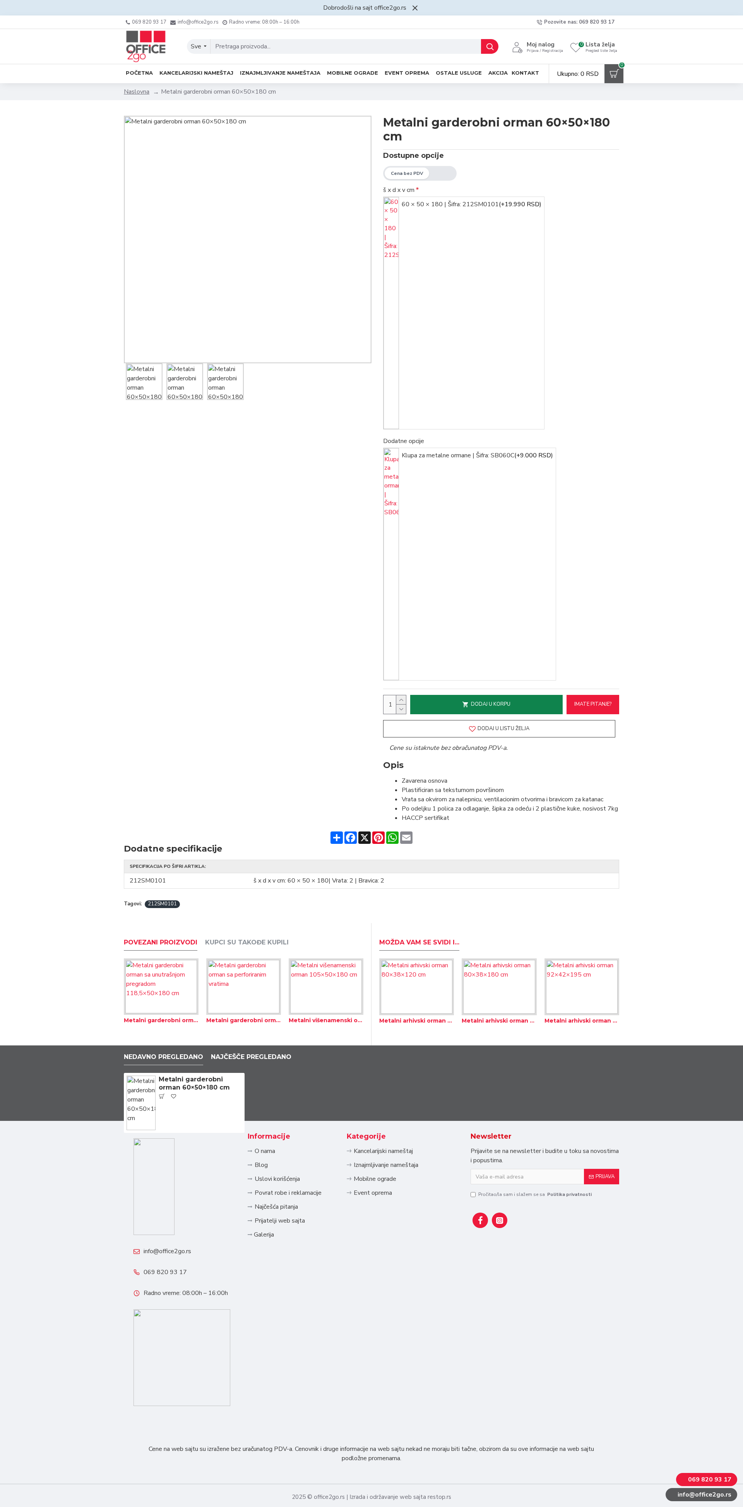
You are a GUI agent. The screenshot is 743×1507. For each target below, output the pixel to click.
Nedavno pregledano (163, 1057)
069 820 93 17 (165, 1272)
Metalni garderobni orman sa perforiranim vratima (243, 1020)
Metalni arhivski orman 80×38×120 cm (416, 1020)
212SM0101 (162, 903)
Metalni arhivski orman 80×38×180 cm (499, 1020)
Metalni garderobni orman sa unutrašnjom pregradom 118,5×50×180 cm (161, 1020)
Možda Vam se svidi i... (419, 942)
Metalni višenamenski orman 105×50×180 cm (326, 1020)
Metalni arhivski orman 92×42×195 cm (581, 1020)
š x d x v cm (398, 190)
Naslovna (136, 91)
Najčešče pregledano (251, 1057)
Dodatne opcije (403, 441)
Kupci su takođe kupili (247, 942)
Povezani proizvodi (160, 942)
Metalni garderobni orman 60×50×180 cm (194, 1083)
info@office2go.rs (167, 1251)
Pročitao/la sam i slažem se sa (535, 1194)
